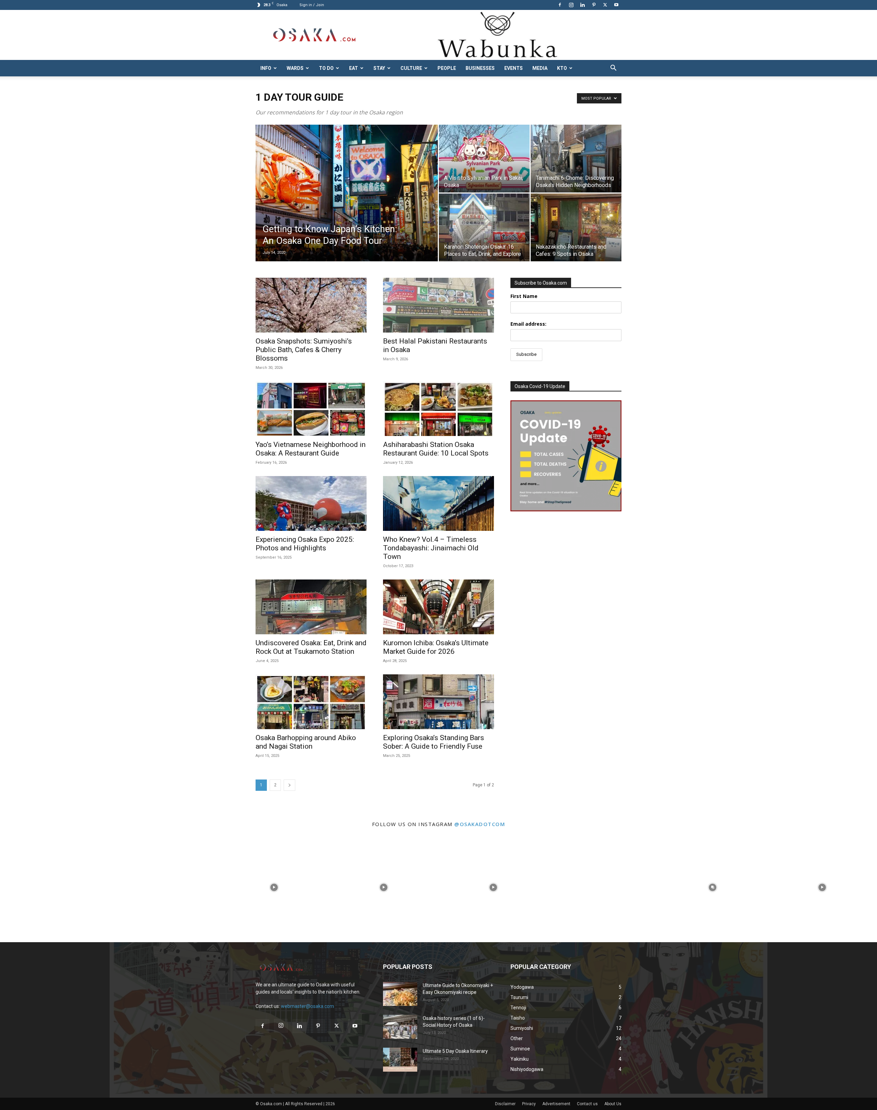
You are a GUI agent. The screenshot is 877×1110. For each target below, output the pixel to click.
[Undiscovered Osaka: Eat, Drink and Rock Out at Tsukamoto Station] (311, 606)
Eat (353, 68)
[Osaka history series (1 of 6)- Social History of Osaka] (400, 1027)
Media (539, 68)
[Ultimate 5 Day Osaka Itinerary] (400, 1060)
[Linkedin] (582, 5)
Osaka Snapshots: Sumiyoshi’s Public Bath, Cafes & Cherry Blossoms (304, 349)
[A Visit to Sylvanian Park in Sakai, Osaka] (484, 158)
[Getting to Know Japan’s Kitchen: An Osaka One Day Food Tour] (347, 204)
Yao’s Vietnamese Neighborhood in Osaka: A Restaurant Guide (311, 448)
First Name (524, 296)
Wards (295, 68)
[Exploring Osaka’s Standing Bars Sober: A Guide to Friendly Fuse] (438, 701)
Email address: (528, 324)
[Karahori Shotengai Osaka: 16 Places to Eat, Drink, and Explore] (484, 227)
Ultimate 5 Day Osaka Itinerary (455, 1051)
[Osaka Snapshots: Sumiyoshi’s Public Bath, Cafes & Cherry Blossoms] (311, 305)
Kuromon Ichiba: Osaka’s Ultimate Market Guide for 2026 (436, 647)
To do (326, 68)
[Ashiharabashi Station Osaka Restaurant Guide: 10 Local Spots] (438, 408)
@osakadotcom (479, 824)
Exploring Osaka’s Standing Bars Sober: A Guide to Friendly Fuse (433, 742)
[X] (605, 5)
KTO (562, 68)
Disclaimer (505, 1103)
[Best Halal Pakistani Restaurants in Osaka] (438, 305)
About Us (612, 1103)
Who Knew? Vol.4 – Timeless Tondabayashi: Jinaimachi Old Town (431, 548)
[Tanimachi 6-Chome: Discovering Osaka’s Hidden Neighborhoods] (576, 158)
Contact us (587, 1103)
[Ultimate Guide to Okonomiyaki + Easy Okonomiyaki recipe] (400, 994)
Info (265, 68)
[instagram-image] (55, 887)
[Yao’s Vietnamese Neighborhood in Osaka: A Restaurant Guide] (311, 408)
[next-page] (289, 785)
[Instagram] (571, 5)
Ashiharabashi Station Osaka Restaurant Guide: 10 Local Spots (436, 448)
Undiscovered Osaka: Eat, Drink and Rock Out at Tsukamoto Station (311, 647)
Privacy (529, 1103)
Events (513, 68)
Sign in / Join (311, 5)
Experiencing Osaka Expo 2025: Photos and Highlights (305, 543)
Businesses (480, 68)
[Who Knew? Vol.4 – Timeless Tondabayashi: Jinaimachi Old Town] (438, 503)
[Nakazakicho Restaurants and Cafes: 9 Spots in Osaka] (576, 227)
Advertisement (556, 1103)
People (446, 68)
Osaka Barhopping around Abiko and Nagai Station (306, 742)
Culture (411, 68)
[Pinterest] (594, 5)
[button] (613, 68)
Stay (379, 68)
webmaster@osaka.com (307, 1006)
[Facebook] (560, 5)
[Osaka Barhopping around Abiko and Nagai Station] (311, 701)
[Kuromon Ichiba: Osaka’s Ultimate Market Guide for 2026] (438, 606)
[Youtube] (616, 5)
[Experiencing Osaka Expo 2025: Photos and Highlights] (311, 503)
